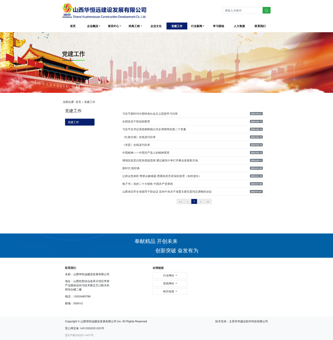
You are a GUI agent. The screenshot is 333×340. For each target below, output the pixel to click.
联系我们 (260, 26)
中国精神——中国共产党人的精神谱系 (145, 152)
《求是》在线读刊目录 (136, 145)
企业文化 (156, 26)
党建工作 (176, 26)
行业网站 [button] (169, 275)
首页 (73, 26)
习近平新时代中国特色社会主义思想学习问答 (150, 113)
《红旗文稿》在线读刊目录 (139, 137)
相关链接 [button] (169, 291)
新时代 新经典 (131, 168)
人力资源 (239, 26)
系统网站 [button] (169, 283)
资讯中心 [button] (113, 26)
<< (180, 201)
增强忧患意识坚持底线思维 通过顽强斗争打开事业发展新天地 (160, 160)
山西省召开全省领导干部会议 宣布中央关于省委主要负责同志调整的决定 (167, 191)
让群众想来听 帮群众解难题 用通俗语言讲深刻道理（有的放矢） (161, 176)
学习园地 (218, 26)
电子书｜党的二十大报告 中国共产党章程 (147, 184)
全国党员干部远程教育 (136, 121)
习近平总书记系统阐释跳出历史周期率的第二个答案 (154, 129)
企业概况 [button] (92, 26)
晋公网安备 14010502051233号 (84, 328)
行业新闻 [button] (196, 26)
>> (207, 201)
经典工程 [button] (134, 26)
